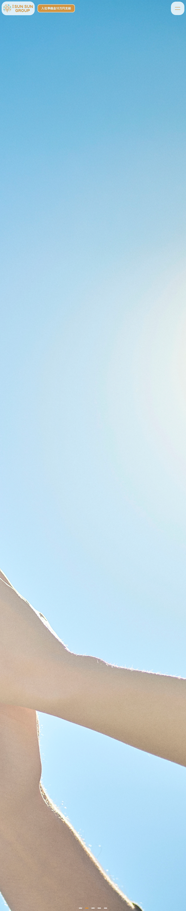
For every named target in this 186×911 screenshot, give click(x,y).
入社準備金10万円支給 (56, 8)
